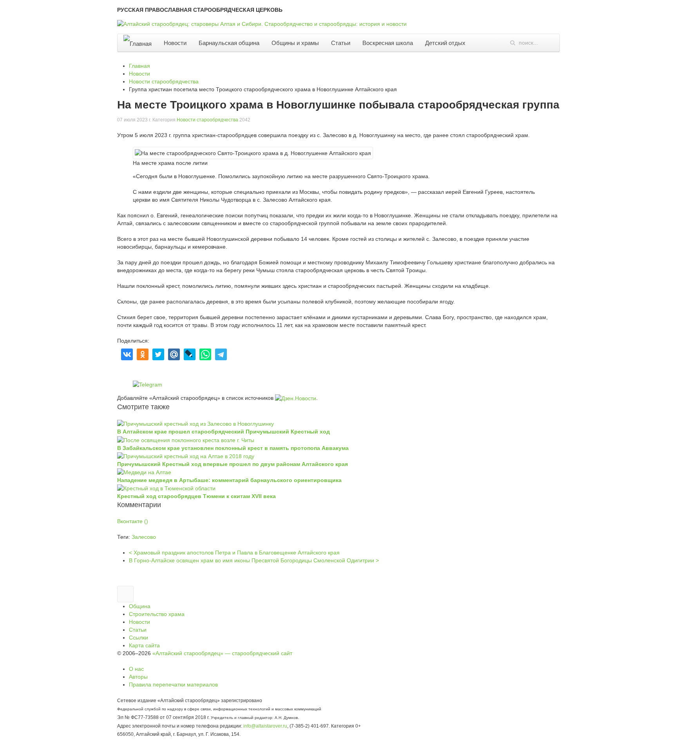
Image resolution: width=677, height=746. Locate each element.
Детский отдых (445, 43)
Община (139, 606)
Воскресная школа (387, 43)
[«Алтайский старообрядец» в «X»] (668, 200)
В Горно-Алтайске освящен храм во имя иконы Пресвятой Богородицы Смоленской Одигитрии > (254, 560)
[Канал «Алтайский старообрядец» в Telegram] (668, 220)
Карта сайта (144, 645)
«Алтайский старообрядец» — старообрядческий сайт (222, 653)
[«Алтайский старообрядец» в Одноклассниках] (668, 179)
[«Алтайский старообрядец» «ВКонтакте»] (668, 158)
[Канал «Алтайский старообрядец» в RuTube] (668, 262)
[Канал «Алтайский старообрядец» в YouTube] (668, 241)
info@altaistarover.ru (265, 725)
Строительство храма (157, 614)
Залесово (144, 537)
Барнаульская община (229, 43)
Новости (175, 43)
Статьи (340, 43)
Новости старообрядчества (207, 120)
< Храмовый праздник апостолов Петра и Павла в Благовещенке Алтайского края (234, 552)
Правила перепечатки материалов (173, 684)
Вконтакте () (132, 521)
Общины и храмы (295, 43)
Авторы (138, 677)
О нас (136, 669)
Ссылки (138, 637)
